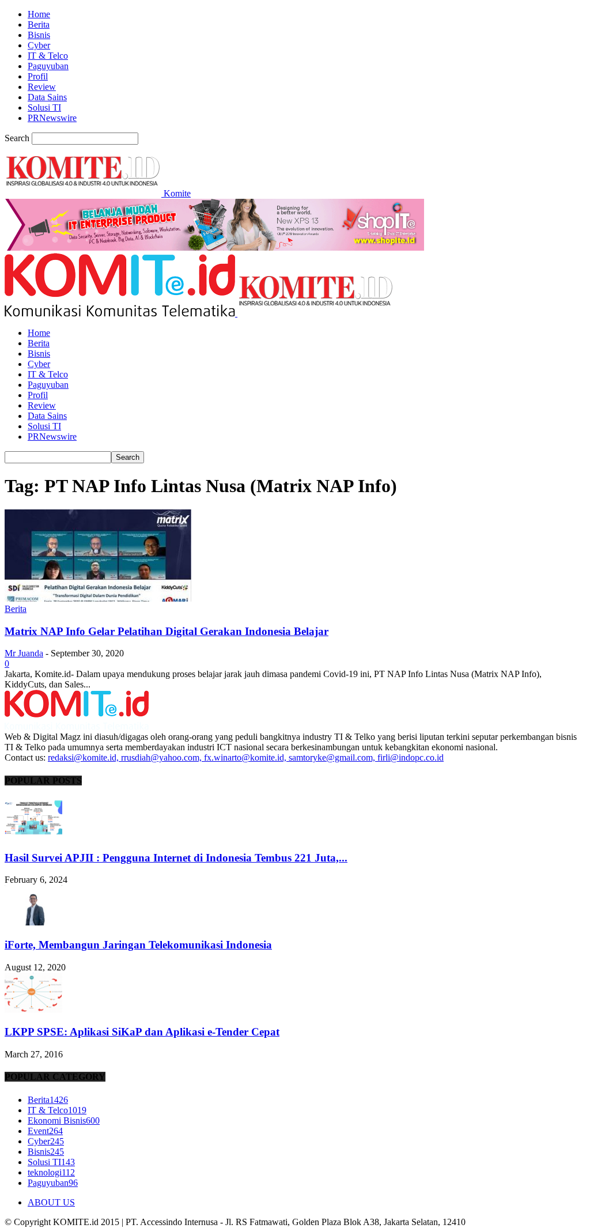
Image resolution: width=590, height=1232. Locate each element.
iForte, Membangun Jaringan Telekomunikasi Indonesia (138, 945)
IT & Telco (48, 56)
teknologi (51, 1172)
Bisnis (39, 35)
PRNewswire (52, 118)
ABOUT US (51, 1202)
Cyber (39, 45)
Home (39, 14)
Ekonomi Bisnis (64, 1120)
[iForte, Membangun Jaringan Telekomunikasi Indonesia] (33, 922)
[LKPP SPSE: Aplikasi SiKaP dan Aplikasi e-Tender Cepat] (33, 1010)
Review (42, 87)
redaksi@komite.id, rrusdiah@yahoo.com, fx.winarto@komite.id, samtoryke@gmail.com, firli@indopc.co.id (246, 757)
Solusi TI (44, 107)
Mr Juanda (24, 653)
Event (45, 1131)
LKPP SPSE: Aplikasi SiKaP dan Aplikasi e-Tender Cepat (142, 1032)
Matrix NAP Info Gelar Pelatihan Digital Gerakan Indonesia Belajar (166, 631)
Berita (39, 24)
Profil (38, 76)
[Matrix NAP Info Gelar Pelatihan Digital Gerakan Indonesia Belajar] (98, 598)
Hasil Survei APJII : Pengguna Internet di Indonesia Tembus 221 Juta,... (176, 858)
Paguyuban (48, 66)
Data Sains (47, 97)
